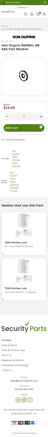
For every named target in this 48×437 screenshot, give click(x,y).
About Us (6, 355)
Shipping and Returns (13, 360)
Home (5, 26)
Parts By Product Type (13, 350)
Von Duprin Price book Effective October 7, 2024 (14, 181)
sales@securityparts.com (24, 381)
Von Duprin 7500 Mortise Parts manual (16, 158)
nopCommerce (30, 433)
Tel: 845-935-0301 (24, 389)
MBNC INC (31, 413)
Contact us (22, 7)
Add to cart (23, 127)
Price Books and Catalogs (15, 365)
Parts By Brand (9, 345)
